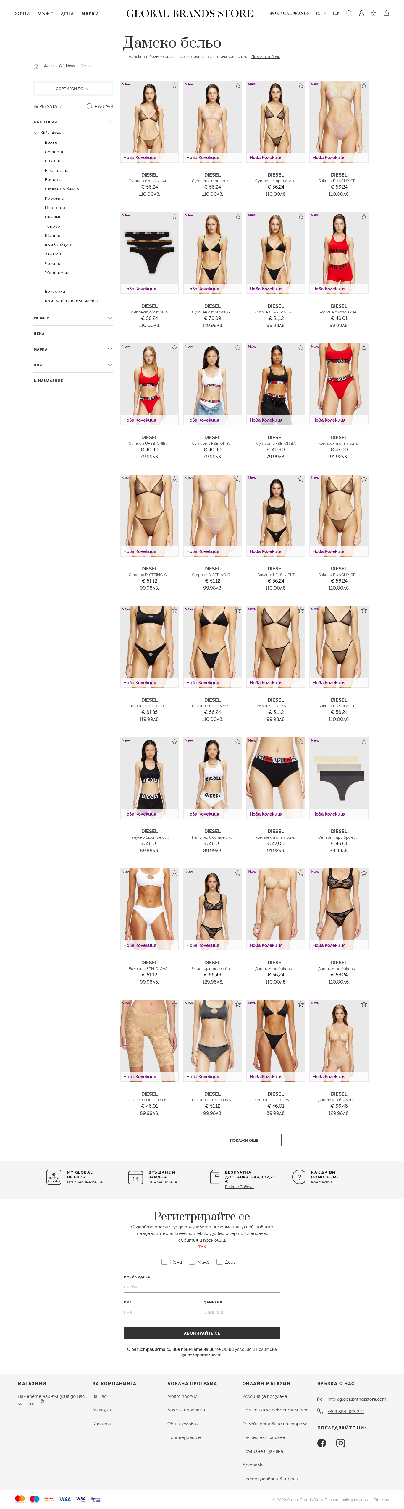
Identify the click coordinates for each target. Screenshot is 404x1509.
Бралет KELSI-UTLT (276, 574)
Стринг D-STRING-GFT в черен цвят (289, 705)
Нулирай (103, 106)
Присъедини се (184, 1437)
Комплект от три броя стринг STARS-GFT (170, 311)
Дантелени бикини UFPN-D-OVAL (287, 968)
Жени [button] (22, 13)
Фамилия (213, 1302)
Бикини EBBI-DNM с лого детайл (223, 705)
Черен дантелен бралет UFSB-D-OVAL (229, 968)
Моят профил (182, 1396)
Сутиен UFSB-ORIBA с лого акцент (163, 443)
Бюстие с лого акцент (340, 311)
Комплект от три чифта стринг (287, 837)
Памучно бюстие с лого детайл (159, 837)
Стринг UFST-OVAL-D (276, 1099)
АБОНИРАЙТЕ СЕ (202, 1332)
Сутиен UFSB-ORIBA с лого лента (225, 443)
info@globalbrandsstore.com (357, 1399)
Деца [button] (67, 13)
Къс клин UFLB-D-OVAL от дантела (163, 1099)
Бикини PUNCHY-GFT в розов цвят (351, 180)
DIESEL (149, 174)
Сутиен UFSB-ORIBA (276, 443)
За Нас (99, 1396)
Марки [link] (90, 13)
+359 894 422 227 (346, 1411)
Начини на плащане (264, 1437)
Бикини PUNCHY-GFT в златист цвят (354, 574)
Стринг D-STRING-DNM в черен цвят (290, 311)
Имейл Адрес (137, 1277)
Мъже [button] (45, 13)
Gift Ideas (67, 65)
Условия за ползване (265, 1396)
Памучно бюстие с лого (214, 837)
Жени (49, 65)
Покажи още (244, 1140)
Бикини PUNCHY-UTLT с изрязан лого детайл (172, 705)
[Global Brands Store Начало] (190, 12)
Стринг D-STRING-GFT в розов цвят (226, 574)
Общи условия (236, 1349)
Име (128, 1302)
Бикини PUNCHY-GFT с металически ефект (360, 705)
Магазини (103, 1409)
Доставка (254, 1464)
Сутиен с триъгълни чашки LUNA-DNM (230, 311)
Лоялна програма (186, 1409)
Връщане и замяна (263, 1451)
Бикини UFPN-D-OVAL (149, 968)
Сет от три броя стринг (343, 837)
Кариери (102, 1423)
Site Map (381, 1499)
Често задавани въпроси (270, 1478)
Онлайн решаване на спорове (275, 1423)
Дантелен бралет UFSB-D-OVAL (349, 1099)
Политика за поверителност (276, 1409)
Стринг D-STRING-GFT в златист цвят (166, 574)
